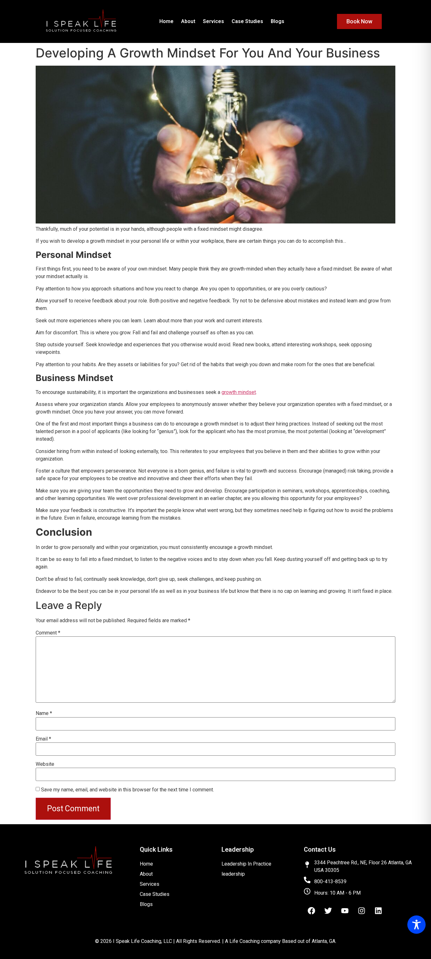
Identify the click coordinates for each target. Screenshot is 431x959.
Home (166, 21)
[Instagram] (361, 910)
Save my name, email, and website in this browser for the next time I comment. (127, 789)
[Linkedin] (378, 910)
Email (43, 739)
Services (213, 21)
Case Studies (247, 21)
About (188, 21)
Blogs (277, 21)
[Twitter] (328, 910)
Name (44, 713)
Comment (48, 632)
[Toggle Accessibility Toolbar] (416, 924)
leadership (233, 874)
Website (45, 764)
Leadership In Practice (246, 864)
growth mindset (238, 392)
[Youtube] (344, 910)
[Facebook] (311, 910)
